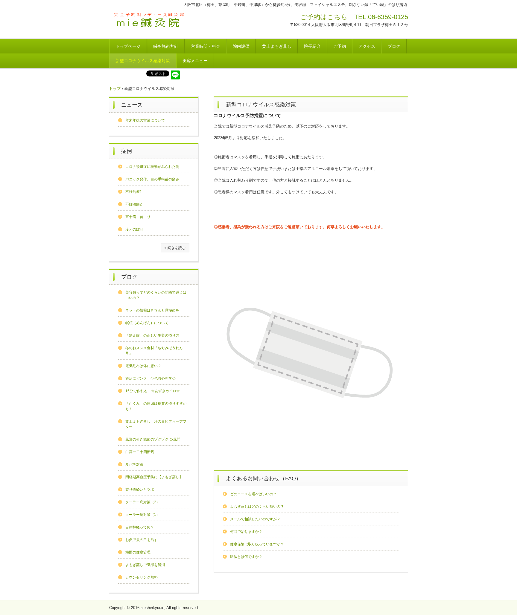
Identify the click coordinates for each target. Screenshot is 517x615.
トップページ (128, 46)
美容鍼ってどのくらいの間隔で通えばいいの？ (155, 295)
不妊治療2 (133, 204)
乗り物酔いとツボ (139, 489)
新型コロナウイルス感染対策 (142, 60)
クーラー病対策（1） (142, 515)
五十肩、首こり (137, 217)
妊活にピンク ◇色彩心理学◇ (150, 378)
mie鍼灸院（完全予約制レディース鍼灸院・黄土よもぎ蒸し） (150, 20)
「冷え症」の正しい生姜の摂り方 (152, 335)
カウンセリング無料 (141, 577)
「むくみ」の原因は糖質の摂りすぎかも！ (155, 406)
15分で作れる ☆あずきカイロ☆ (152, 391)
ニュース (132, 105)
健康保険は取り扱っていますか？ (257, 544)
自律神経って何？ (139, 527)
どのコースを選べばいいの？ (253, 494)
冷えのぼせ (134, 229)
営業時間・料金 (205, 46)
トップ (115, 88)
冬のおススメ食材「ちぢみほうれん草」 (154, 350)
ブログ (394, 46)
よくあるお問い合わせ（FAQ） (263, 478)
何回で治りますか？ (246, 532)
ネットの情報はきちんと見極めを (152, 310)
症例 (126, 151)
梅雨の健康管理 (137, 552)
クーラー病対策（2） (142, 502)
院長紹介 (312, 46)
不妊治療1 (133, 192)
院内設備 (241, 46)
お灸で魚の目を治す (141, 540)
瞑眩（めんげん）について (146, 323)
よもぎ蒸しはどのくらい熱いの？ (257, 506)
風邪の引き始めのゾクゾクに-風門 (152, 439)
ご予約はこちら (324, 17)
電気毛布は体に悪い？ (143, 366)
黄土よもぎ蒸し (276, 46)
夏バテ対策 (134, 464)
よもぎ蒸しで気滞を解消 (145, 565)
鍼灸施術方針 (165, 46)
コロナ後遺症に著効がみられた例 (152, 167)
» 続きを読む (175, 248)
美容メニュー (195, 60)
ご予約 (339, 46)
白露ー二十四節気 (139, 452)
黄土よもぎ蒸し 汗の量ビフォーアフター (155, 424)
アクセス (366, 46)
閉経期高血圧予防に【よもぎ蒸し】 (154, 477)
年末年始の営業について (145, 120)
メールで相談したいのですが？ (255, 519)
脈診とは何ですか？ (246, 557)
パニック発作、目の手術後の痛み (152, 179)
